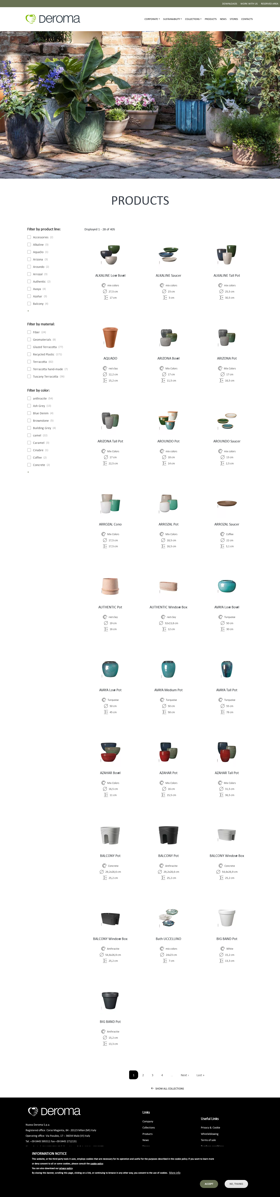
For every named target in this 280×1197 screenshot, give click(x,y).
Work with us (249, 3)
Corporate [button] (151, 19)
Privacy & (206, 1127)
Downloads (229, 3)
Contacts (247, 19)
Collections (148, 1127)
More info (174, 1172)
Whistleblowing (210, 1133)
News (223, 19)
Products (211, 19)
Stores (234, 19)
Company (147, 1121)
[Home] (54, 19)
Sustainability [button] (171, 19)
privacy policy (65, 1168)
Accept (209, 1183)
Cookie (216, 1127)
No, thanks (236, 1183)
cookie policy (96, 1163)
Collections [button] (192, 19)
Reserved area (269, 3)
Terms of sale (208, 1140)
